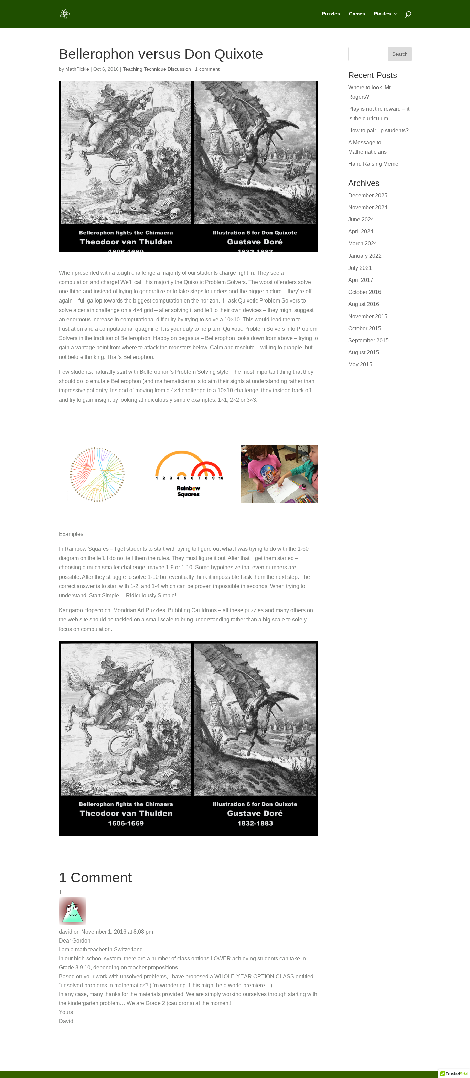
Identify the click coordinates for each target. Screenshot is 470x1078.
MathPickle (77, 69)
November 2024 (367, 207)
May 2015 (360, 364)
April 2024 (360, 231)
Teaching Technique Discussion (157, 69)
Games (357, 13)
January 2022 (365, 256)
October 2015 (364, 328)
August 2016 (363, 304)
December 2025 (367, 195)
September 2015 (368, 340)
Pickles (382, 13)
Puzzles (331, 13)
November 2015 (367, 316)
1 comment (207, 69)
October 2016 (364, 292)
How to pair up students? (378, 130)
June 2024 (361, 219)
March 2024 (362, 243)
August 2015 (363, 352)
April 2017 (360, 280)
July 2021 (360, 268)
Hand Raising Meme (373, 164)
